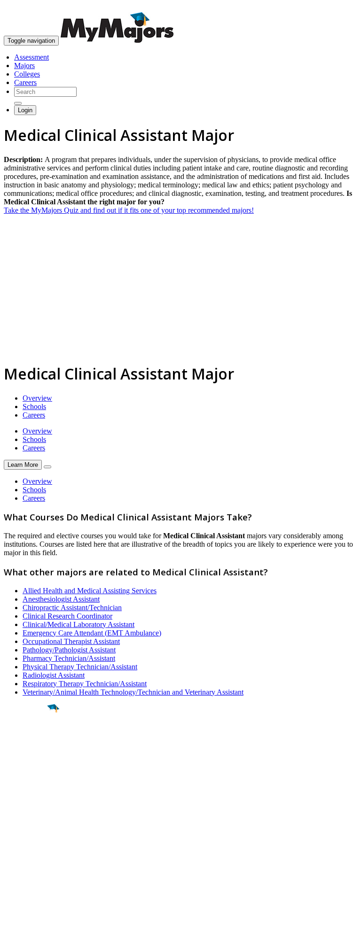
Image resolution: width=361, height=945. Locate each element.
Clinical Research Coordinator (67, 616)
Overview (37, 398)
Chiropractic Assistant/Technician (72, 608)
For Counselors (26, 843)
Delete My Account (33, 869)
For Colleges (23, 852)
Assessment (31, 57)
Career (28, 781)
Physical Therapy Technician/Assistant (80, 667)
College (29, 760)
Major (26, 740)
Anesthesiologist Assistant (61, 599)
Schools (34, 407)
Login (25, 110)
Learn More (23, 464)
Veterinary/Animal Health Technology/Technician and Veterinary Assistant (133, 692)
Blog (11, 877)
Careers (25, 82)
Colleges (27, 74)
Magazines (20, 860)
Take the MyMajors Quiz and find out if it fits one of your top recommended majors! (129, 210)
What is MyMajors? (33, 835)
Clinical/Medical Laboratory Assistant (78, 624)
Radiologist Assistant (54, 675)
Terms (13, 933)
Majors (24, 66)
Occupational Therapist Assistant (71, 641)
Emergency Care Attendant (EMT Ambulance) (92, 633)
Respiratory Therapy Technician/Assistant (85, 684)
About (15, 816)
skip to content (338, 7)
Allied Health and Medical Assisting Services (90, 591)
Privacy (38, 933)
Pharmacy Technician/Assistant (69, 658)
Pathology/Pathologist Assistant (69, 650)
